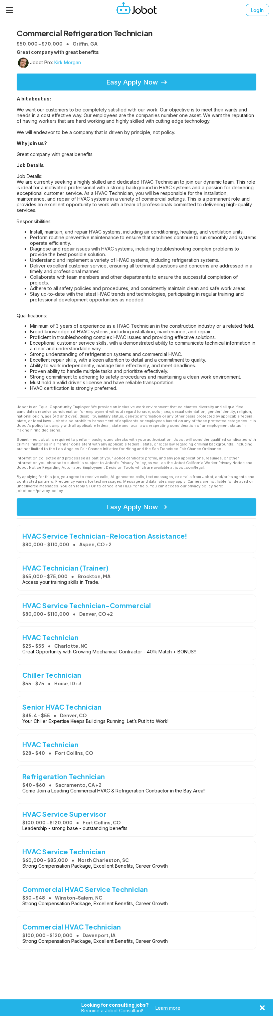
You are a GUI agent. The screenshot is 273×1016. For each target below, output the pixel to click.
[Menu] (9, 10)
